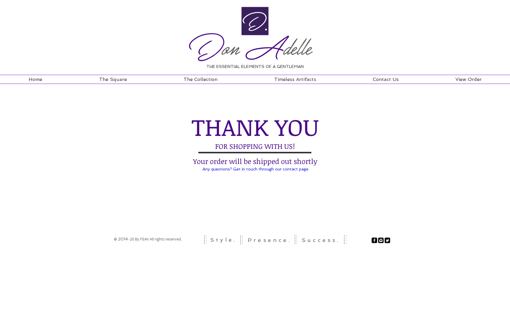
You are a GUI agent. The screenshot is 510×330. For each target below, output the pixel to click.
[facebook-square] (374, 240)
